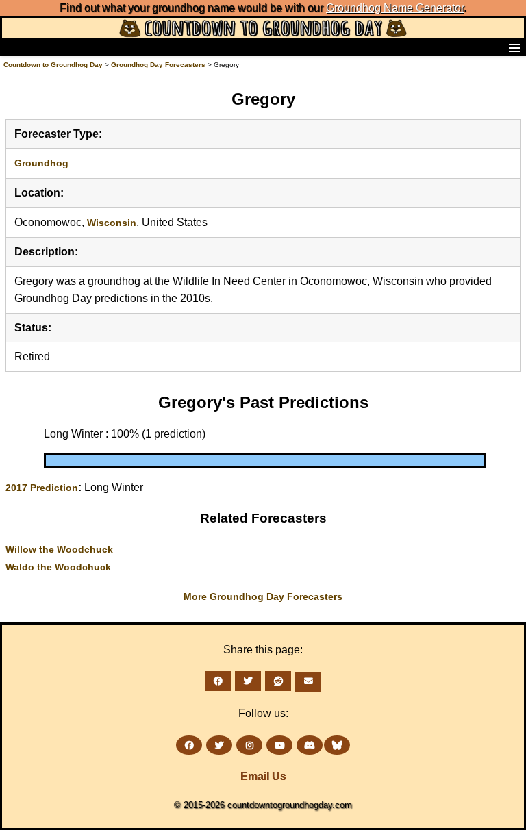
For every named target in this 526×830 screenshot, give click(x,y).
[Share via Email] (308, 682)
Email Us (263, 776)
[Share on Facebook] (218, 681)
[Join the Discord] (310, 745)
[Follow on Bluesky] (337, 745)
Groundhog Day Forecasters (159, 64)
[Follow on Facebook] (189, 745)
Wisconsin (111, 222)
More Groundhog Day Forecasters (263, 596)
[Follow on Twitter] (219, 745)
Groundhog (41, 163)
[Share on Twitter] (248, 681)
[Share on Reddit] (278, 681)
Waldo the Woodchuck (58, 567)
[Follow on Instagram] (249, 745)
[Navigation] (14, 47)
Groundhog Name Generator (395, 8)
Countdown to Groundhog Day (53, 64)
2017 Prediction (41, 487)
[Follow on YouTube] (279, 745)
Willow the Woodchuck (59, 549)
